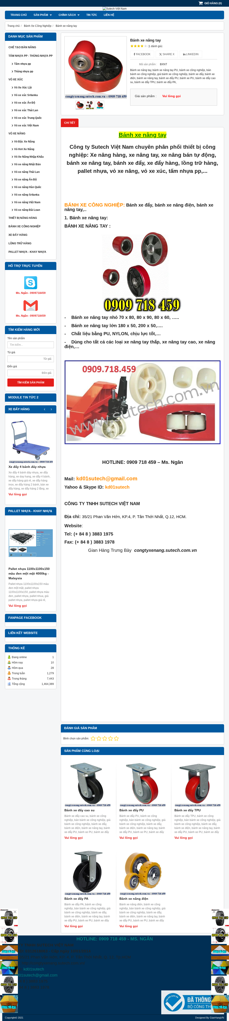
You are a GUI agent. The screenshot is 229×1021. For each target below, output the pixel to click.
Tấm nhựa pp (22, 63)
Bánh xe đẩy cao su (79, 810)
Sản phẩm (41, 15)
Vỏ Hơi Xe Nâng (24, 149)
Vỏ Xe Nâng (16, 133)
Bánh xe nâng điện (133, 898)
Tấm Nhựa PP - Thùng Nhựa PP (30, 55)
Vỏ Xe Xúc (15, 79)
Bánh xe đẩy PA (76, 898)
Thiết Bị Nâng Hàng (22, 218)
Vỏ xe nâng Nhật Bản (27, 164)
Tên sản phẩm (16, 338)
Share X (168, 54)
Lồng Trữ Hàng (19, 243)
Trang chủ (19, 15)
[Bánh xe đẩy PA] (87, 872)
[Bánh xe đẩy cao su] (87, 784)
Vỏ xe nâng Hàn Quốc (27, 187)
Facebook (143, 54)
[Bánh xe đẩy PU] (142, 784)
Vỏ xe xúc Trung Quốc (28, 117)
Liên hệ (109, 15)
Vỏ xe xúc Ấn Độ (24, 102)
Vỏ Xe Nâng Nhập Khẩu (29, 156)
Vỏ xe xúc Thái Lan (26, 110)
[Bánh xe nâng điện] (142, 872)
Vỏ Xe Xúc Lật (23, 87)
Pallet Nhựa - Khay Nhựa (27, 251)
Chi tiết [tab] (69, 122)
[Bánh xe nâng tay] (96, 67)
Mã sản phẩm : (148, 64)
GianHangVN (217, 1017)
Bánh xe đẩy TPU (187, 810)
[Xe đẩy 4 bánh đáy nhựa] (30, 441)
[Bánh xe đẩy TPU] (197, 784)
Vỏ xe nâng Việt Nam (27, 202)
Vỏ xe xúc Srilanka (26, 95)
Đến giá (12, 366)
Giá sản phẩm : (146, 96)
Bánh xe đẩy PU (131, 810)
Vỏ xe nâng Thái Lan (27, 172)
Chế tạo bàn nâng (22, 47)
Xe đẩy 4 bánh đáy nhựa (27, 467)
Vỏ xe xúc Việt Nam (26, 125)
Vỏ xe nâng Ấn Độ (25, 179)
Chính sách (67, 15)
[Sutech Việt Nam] (115, 8)
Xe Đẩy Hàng (17, 234)
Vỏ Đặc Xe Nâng (24, 141)
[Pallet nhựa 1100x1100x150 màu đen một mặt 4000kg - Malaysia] (30, 543)
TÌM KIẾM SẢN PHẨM (30, 382)
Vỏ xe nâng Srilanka (26, 194)
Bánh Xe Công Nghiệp (24, 226)
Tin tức (91, 15)
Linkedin (192, 54)
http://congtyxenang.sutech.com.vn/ (53, 963)
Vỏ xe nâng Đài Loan (27, 209)
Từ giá (11, 352)
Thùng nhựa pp (23, 71)
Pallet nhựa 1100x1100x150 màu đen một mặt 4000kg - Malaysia (29, 573)
